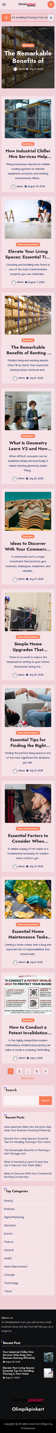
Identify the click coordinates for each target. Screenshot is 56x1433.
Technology (11, 1283)
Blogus (45, 1424)
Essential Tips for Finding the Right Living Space (28, 745)
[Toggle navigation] (4, 4)
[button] (50, 56)
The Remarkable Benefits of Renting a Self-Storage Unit (28, 353)
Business (28, 144)
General (8, 1250)
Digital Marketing (14, 1217)
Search (11, 1090)
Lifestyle (9, 1274)
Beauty (8, 1200)
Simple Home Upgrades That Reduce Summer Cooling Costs (28, 652)
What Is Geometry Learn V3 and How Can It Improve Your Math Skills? (28, 451)
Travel (8, 1291)
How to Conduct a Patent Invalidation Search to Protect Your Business (28, 1035)
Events (8, 1233)
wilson (22, 69)
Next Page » (28, 1078)
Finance (8, 1242)
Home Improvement (28, 244)
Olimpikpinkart (28, 1409)
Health (8, 1258)
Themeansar (28, 1428)
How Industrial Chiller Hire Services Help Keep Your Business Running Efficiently (28, 159)
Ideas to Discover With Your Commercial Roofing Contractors (28, 549)
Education (28, 45)
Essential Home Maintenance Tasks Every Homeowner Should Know (28, 940)
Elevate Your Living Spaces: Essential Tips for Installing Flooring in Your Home (28, 260)
